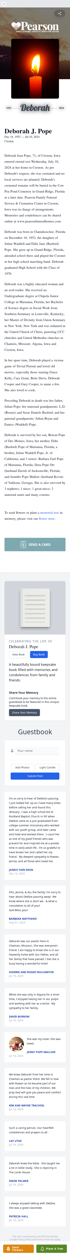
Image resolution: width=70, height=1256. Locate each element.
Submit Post (35, 776)
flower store (47, 518)
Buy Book (39, 654)
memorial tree (49, 512)
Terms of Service (45, 1239)
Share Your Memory (24, 712)
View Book (18, 654)
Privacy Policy (25, 1239)
